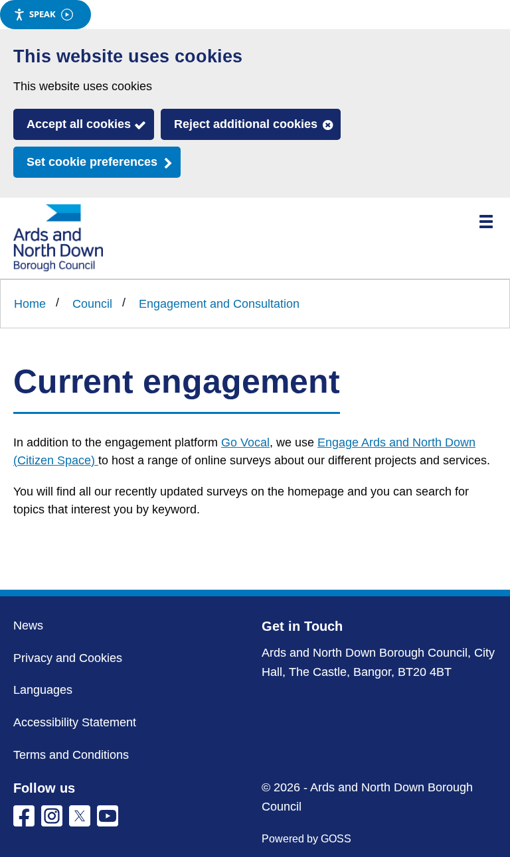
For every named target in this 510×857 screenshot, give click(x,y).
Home (30, 303)
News (28, 625)
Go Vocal (245, 442)
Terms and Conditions (71, 754)
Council (92, 303)
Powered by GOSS (306, 838)
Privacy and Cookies (67, 658)
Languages (42, 689)
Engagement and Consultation (219, 303)
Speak (42, 14)
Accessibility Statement (74, 722)
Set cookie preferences (92, 161)
